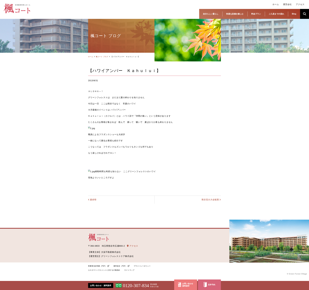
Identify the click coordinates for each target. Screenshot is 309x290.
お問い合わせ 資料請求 (187, 285)
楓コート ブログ (102, 57)
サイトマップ (129, 270)
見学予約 (211, 285)
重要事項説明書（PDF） (97, 266)
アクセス (133, 246)
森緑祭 (93, 199)
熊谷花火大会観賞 (210, 199)
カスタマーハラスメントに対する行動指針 (104, 270)
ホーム (90, 57)
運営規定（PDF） (120, 266)
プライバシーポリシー (142, 266)
